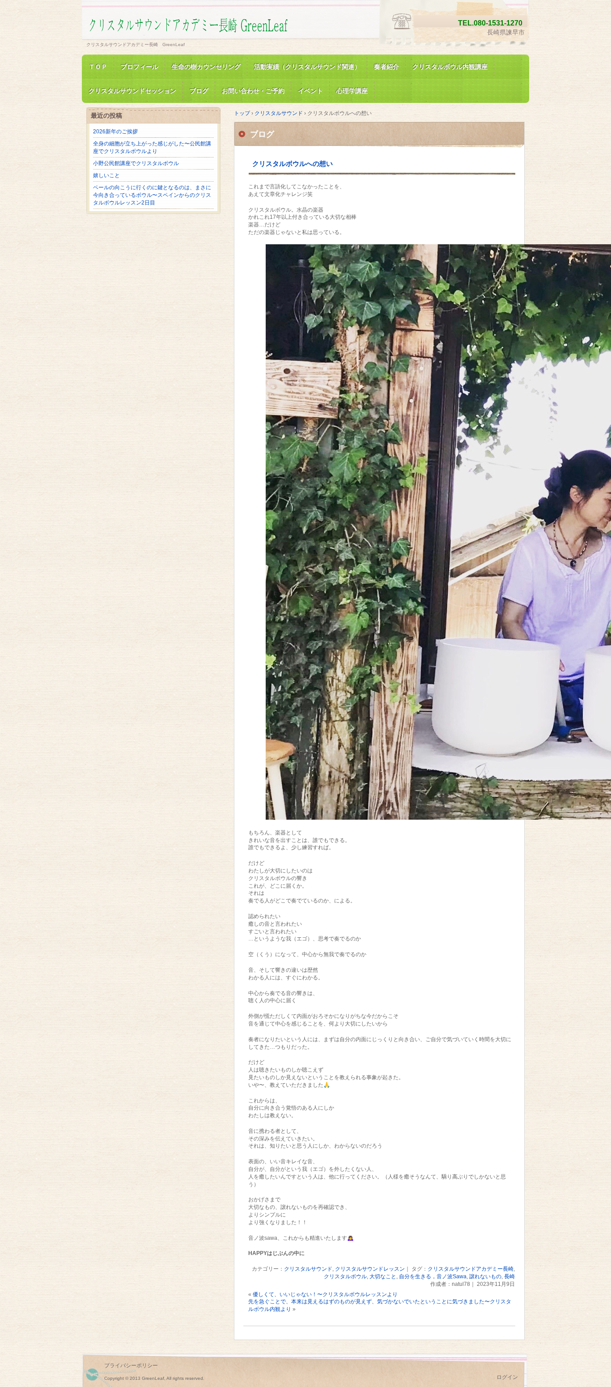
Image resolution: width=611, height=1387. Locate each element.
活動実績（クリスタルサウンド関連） (307, 66)
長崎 (509, 1276)
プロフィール (139, 66)
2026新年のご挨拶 (115, 131)
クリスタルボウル (345, 1276)
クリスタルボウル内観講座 (450, 66)
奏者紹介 (386, 66)
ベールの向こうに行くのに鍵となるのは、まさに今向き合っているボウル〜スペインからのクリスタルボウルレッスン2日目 (152, 195)
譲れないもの (485, 1276)
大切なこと (382, 1276)
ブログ (199, 90)
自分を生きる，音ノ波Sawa (433, 1276)
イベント (310, 90)
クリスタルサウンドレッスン (370, 1269)
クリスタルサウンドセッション (132, 90)
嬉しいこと (106, 175)
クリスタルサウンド (308, 1269)
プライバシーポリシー (131, 1365)
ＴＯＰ (98, 66)
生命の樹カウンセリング (206, 66)
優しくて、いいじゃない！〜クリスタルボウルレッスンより (325, 1294)
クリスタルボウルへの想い (292, 163)
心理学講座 (352, 90)
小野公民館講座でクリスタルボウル (136, 163)
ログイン (507, 1377)
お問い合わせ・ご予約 (253, 90)
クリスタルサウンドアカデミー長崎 (470, 1269)
